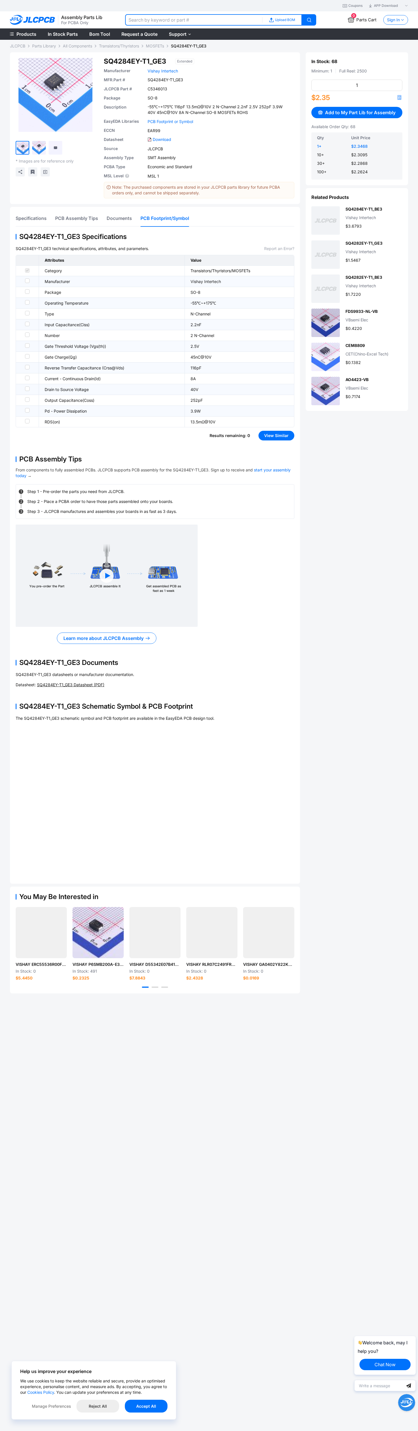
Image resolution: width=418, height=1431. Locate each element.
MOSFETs (155, 45)
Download (162, 139)
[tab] (31, 218)
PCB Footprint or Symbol (170, 121)
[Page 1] (145, 987)
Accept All (146, 1406)
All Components (77, 45)
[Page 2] (155, 987)
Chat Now (385, 1364)
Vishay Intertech (163, 70)
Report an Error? (279, 248)
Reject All (98, 1406)
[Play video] (107, 576)
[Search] (309, 20)
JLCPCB (17, 45)
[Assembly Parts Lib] (32, 20)
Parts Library (44, 45)
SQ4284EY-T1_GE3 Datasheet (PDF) (70, 684)
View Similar (276, 435)
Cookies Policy (40, 1392)
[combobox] (194, 20)
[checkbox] (27, 270)
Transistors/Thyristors (119, 45)
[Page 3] (164, 987)
